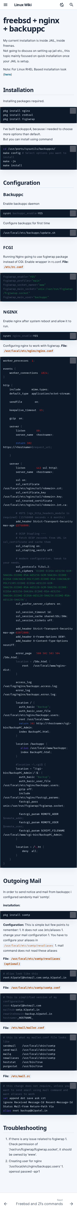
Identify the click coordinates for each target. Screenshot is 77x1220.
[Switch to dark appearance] (62, 5)
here (7, 74)
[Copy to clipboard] (73, 111)
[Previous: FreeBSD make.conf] (5, 1203)
